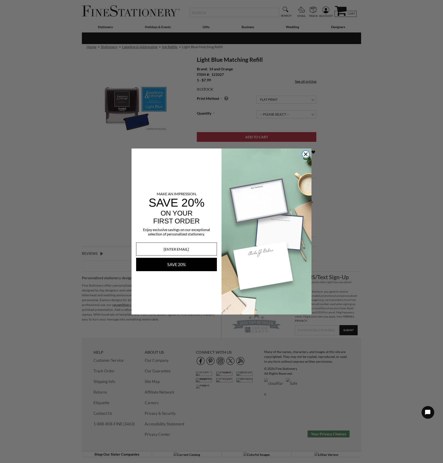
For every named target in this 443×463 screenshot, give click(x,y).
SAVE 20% (176, 264)
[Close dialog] (306, 154)
